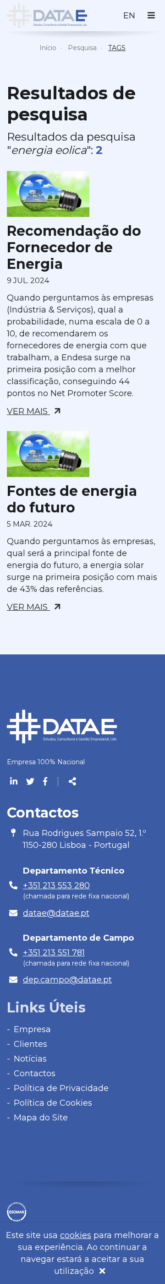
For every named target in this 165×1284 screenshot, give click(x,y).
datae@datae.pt (56, 913)
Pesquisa (82, 48)
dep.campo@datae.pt (67, 980)
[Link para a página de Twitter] (31, 781)
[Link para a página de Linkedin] (15, 781)
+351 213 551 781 (54, 953)
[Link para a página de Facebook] (45, 781)
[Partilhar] (72, 782)
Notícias (30, 1059)
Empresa (32, 1029)
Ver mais (28, 411)
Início (47, 48)
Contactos (34, 1073)
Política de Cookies (53, 1103)
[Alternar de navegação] (151, 15)
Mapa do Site (41, 1118)
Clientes (30, 1044)
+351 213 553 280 (56, 886)
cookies (75, 1235)
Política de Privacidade (61, 1088)
